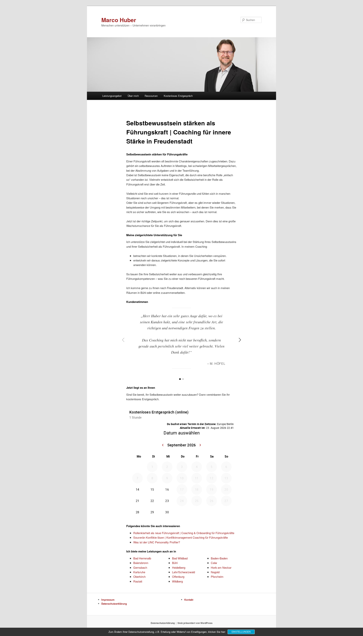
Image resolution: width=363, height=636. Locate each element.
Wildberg (177, 581)
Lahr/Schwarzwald (183, 572)
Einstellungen (241, 632)
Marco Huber (118, 20)
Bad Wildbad (180, 558)
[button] (180, 379)
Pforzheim (217, 577)
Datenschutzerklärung (114, 603)
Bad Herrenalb (142, 558)
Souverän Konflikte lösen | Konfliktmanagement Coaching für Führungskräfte (180, 537)
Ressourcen (151, 96)
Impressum (108, 599)
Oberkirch (139, 577)
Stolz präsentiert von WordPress (195, 623)
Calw (214, 563)
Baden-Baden (219, 558)
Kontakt (188, 599)
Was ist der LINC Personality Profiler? (156, 542)
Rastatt (137, 581)
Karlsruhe (139, 572)
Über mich (133, 96)
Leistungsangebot (112, 96)
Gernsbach (140, 567)
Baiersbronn (140, 563)
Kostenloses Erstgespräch (178, 96)
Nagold (215, 572)
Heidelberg (178, 567)
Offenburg (178, 577)
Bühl (175, 563)
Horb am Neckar (221, 567)
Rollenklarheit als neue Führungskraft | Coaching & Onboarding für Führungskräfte (183, 533)
